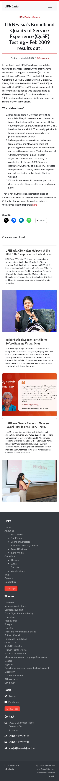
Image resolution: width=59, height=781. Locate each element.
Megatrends (11, 620)
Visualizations (18, 570)
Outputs (15, 567)
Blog (7, 574)
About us (9, 530)
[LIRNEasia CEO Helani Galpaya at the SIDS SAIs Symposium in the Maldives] (29, 310)
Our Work (10, 556)
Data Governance (14, 675)
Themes (15, 559)
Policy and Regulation (16, 638)
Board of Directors (20, 541)
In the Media (17, 552)
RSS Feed (13, 708)
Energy (8, 624)
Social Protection (13, 646)
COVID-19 (10, 642)
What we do (17, 534)
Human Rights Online (15, 649)
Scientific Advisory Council (24, 545)
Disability (10, 671)
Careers (9, 578)
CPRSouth (10, 682)
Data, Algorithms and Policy (19, 613)
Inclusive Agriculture (15, 605)
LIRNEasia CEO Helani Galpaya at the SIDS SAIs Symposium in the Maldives (28, 252)
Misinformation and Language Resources (26, 657)
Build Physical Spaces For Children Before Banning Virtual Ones (26, 341)
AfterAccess (11, 678)
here (34, 204)
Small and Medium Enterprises (20, 631)
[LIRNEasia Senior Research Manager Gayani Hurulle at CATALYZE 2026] (29, 480)
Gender (8, 660)
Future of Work (13, 635)
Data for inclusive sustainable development (27, 668)
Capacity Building (14, 609)
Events (14, 563)
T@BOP (9, 664)
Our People (16, 538)
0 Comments (43, 58)
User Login (11, 588)
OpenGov (10, 627)
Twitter (12, 695)
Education (10, 616)
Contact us (10, 581)
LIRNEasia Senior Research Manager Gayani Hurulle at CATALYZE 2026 (27, 425)
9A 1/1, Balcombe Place (21, 726)
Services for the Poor (15, 653)
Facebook (13, 702)
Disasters (9, 602)
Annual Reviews (19, 548)
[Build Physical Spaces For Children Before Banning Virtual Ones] (29, 394)
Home (8, 527)
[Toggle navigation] (50, 6)
